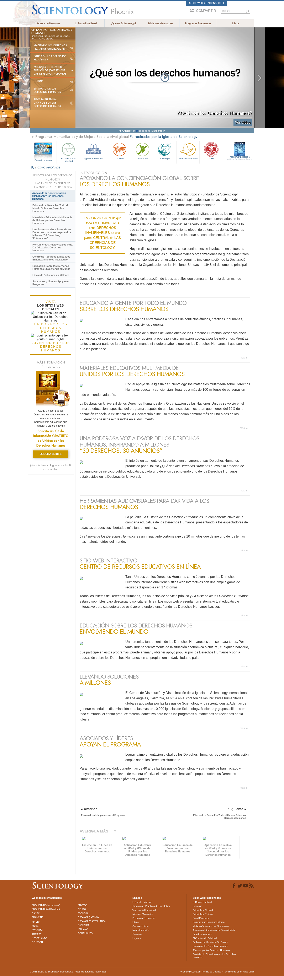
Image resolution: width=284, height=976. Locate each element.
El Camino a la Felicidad (68, 159)
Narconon (143, 158)
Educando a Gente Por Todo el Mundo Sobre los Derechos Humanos (50, 208)
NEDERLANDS (39, 938)
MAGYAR (83, 905)
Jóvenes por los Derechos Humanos (211, 950)
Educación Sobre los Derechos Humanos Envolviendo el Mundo (51, 267)
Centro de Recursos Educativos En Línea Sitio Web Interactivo (51, 258)
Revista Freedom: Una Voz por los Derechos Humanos (47, 103)
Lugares (136, 938)
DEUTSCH (37, 942)
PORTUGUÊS (85, 933)
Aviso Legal (248, 971)
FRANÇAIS (37, 917)
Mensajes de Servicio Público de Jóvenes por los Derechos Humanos (50, 70)
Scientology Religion (203, 914)
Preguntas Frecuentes (198, 23)
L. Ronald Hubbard (86, 23)
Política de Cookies (211, 971)
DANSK (36, 913)
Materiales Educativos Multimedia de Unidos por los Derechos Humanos (52, 220)
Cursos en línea (140, 926)
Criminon (119, 158)
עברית (36, 921)
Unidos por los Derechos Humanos (210, 946)
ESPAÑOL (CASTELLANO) (92, 921)
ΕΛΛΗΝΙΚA (83, 925)
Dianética (197, 906)
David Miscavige (201, 918)
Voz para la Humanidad (144, 910)
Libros (236, 23)
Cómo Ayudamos (43, 160)
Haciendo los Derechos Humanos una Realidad (50, 47)
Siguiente (156, 131)
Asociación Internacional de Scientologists (214, 930)
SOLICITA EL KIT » (51, 454)
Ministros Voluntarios (160, 23)
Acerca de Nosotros (48, 23)
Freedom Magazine (239, 158)
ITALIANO (83, 929)
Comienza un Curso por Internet (209, 922)
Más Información (140, 930)
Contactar (137, 934)
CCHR (211, 158)
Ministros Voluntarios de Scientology (211, 926)
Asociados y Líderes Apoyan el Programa (50, 283)
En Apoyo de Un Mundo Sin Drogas (210, 942)
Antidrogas (164, 158)
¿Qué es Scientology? (123, 23)
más (242, 357)
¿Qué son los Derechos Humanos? (50, 57)
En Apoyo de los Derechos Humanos (47, 90)
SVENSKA (83, 913)
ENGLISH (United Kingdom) (46, 909)
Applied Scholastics (93, 158)
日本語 (35, 926)
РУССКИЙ (37, 930)
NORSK (82, 909)
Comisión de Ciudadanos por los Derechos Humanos (214, 955)
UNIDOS (38, 81)
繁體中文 (36, 934)
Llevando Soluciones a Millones (50, 275)
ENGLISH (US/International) (46, 905)
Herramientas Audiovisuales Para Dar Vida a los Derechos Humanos (52, 247)
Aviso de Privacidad (190, 971)
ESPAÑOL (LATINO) (88, 917)
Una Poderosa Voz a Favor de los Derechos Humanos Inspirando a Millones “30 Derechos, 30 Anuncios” (51, 234)
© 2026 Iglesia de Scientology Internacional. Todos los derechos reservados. (68, 971)
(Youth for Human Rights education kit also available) (51, 467)
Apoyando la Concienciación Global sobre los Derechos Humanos (49, 196)
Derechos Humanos (188, 158)
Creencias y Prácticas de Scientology (151, 906)
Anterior (127, 131)
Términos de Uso (232, 971)
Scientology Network (203, 910)
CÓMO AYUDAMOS (48, 167)
